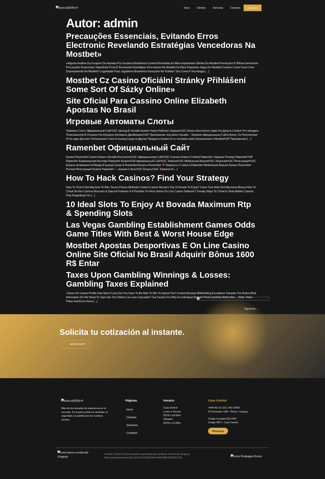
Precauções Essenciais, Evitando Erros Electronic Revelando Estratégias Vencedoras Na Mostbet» (160, 45)
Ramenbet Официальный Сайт (128, 147)
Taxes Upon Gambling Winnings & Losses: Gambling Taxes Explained (148, 279)
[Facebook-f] (64, 430)
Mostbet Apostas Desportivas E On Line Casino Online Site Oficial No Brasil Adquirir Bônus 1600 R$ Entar (160, 254)
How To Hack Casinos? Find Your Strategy (147, 177)
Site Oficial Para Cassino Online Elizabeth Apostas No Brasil (146, 105)
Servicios (218, 7)
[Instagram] (70, 430)
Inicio (187, 7)
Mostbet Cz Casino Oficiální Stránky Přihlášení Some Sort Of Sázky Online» (156, 85)
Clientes (201, 7)
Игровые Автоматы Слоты (120, 121)
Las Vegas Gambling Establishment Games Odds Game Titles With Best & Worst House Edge (160, 229)
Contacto (235, 7)
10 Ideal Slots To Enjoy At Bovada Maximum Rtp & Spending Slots (158, 209)
